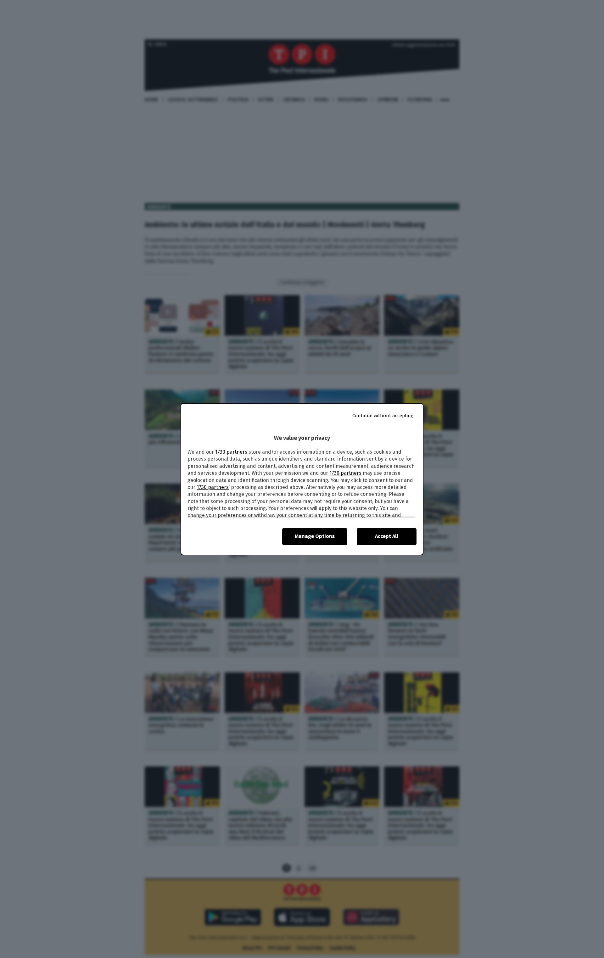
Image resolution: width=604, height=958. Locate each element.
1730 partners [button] (231, 452)
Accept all (386, 536)
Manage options (315, 536)
